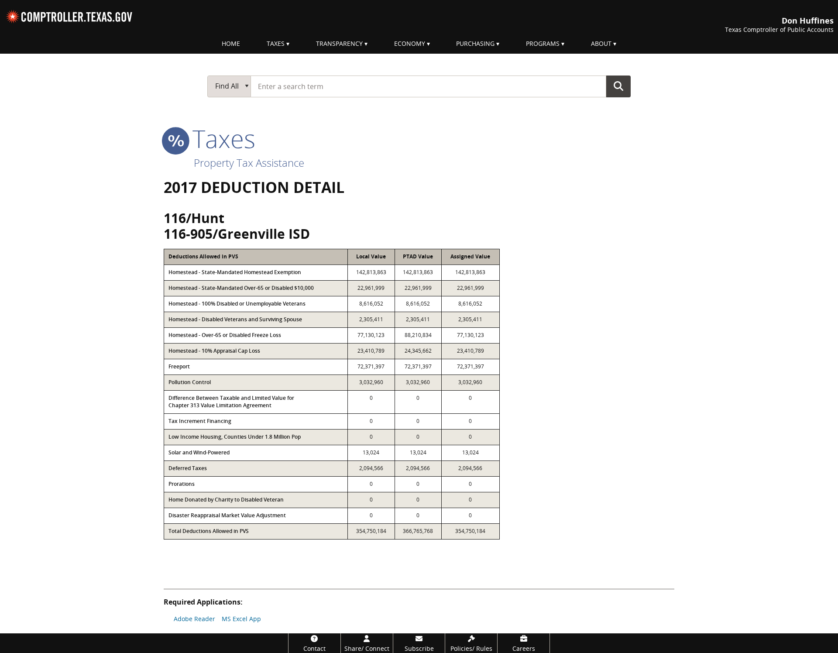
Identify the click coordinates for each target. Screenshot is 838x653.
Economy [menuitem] (409, 43)
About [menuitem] (601, 43)
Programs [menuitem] (543, 43)
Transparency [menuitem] (339, 43)
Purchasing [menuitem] (475, 43)
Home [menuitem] (231, 43)
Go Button (618, 86)
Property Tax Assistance (249, 162)
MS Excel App (241, 619)
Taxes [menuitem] (276, 43)
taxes (220, 138)
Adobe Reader (194, 619)
